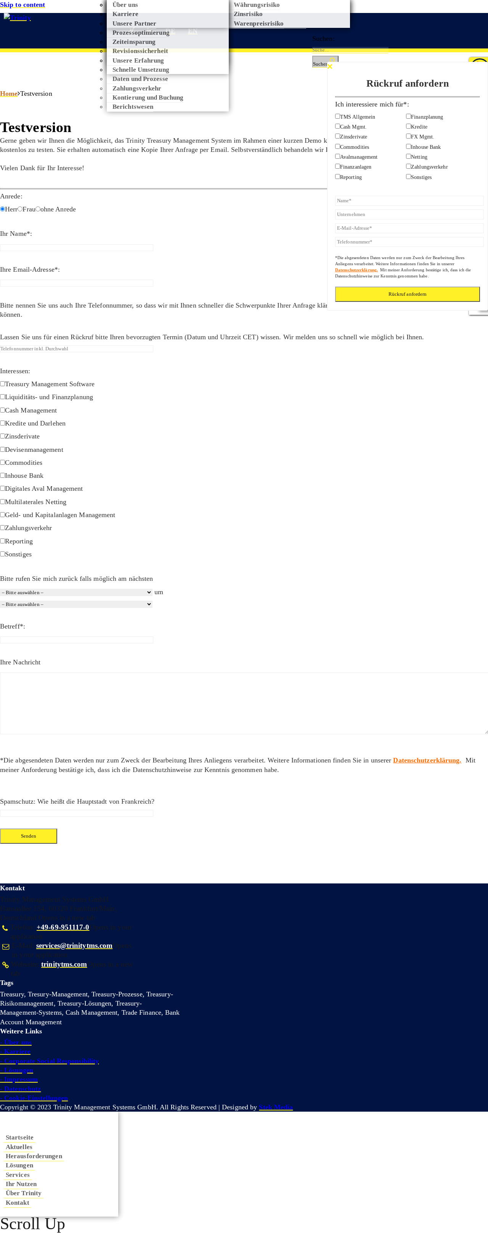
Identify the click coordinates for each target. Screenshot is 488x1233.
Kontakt (17, 1202)
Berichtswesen (132, 106)
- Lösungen (16, 1070)
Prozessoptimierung (141, 32)
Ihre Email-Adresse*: (30, 269)
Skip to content (22, 4)
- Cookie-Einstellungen (34, 1098)
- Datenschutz (20, 1089)
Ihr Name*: (16, 233)
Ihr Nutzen (21, 1184)
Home (9, 93)
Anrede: (11, 196)
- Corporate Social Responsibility (49, 1061)
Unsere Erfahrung (138, 60)
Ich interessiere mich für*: (372, 104)
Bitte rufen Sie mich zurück (39, 578)
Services (18, 1174)
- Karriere (15, 1051)
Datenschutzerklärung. (427, 760)
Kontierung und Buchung (147, 97)
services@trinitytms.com (74, 945)
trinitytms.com (64, 964)
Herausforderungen (34, 1156)
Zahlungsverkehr (137, 88)
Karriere (125, 14)
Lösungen (19, 1165)
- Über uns (16, 1042)
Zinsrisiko (248, 14)
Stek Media (276, 1107)
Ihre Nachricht (20, 662)
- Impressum (19, 1079)
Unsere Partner (134, 23)
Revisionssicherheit (140, 51)
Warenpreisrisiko (259, 23)
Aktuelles (19, 1147)
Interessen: (15, 371)
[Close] (329, 67)
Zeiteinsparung (134, 41)
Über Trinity (24, 1193)
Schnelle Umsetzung (140, 69)
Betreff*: (12, 626)
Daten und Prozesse (140, 78)
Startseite (20, 1137)
